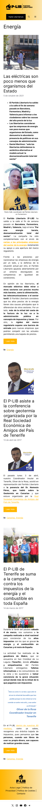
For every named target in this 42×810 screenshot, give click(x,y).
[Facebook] (25, 806)
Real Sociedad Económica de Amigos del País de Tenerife (21, 499)
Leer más (10, 341)
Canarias (11, 518)
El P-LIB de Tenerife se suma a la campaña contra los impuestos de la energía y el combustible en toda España (20, 586)
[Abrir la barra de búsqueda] (29, 16)
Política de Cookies (26, 791)
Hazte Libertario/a (16, 17)
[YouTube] (21, 806)
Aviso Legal (15, 787)
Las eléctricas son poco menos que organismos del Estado (21, 83)
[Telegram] (29, 806)
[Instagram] (16, 806)
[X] (12, 806)
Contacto (21, 793)
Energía (10, 350)
